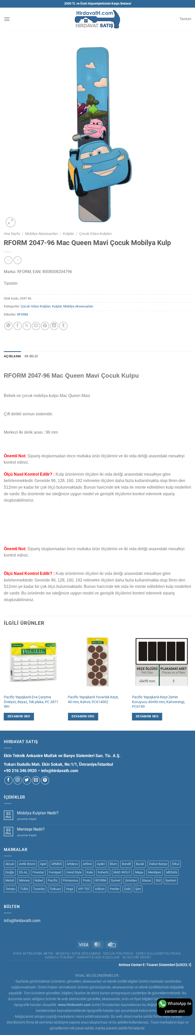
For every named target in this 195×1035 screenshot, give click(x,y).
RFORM (22, 314)
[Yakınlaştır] (10, 222)
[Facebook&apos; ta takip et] (8, 780)
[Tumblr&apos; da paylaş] (63, 326)
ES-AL (23, 872)
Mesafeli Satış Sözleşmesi (78, 953)
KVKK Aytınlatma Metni (33, 953)
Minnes (24, 880)
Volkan (100, 889)
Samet (115, 880)
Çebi (127, 889)
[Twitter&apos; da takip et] (27, 780)
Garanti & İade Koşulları (98, 957)
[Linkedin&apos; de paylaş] (54, 326)
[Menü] (7, 19)
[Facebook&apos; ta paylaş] (17, 326)
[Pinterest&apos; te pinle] (45, 326)
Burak (140, 864)
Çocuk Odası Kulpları (95, 234)
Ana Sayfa (12, 234)
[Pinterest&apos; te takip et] (45, 780)
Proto (86, 880)
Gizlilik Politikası (118, 953)
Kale (90, 872)
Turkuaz (55, 889)
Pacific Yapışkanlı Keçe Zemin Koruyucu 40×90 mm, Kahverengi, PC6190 (158, 702)
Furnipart (55, 872)
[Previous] (4, 681)
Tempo (10, 889)
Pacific (53, 880)
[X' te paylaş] (27, 326)
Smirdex (131, 880)
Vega (69, 889)
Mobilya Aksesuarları (41, 234)
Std (158, 880)
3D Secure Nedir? (136, 957)
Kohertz (103, 872)
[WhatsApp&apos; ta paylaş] (8, 326)
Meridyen (154, 872)
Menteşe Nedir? (31, 829)
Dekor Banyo (158, 864)
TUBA (24, 889)
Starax (146, 880)
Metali (9, 880)
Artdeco (72, 864)
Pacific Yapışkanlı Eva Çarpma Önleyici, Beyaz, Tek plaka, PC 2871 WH (31, 702)
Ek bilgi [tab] (31, 356)
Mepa (139, 872)
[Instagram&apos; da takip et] (17, 780)
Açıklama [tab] (12, 356)
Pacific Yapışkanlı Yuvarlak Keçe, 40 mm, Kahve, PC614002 (93, 699)
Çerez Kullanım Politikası (158, 953)
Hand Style (74, 872)
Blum (113, 864)
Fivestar (38, 872)
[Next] (191, 681)
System (170, 880)
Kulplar (68, 234)
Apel (43, 864)
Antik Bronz (27, 864)
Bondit (126, 864)
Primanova (70, 880)
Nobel (39, 880)
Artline (87, 864)
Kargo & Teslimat (60, 957)
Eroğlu (9, 872)
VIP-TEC (84, 889)
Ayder (101, 864)
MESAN (171, 872)
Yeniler (114, 889)
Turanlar (39, 889)
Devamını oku (19, 716)
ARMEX (56, 864)
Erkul (175, 864)
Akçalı (9, 864)
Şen (138, 889)
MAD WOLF (121, 872)
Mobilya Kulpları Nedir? (38, 813)
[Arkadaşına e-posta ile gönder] (36, 326)
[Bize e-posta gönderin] (36, 780)
